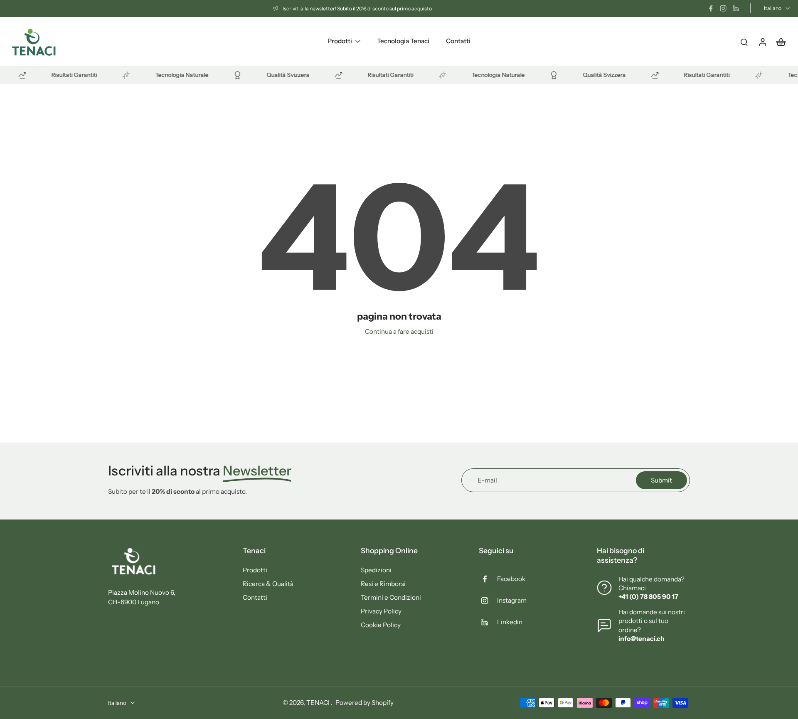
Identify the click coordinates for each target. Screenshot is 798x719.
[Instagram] (723, 8)
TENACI (318, 703)
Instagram (512, 600)
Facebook (511, 579)
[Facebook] (710, 8)
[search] (744, 41)
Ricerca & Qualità (268, 584)
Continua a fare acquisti (399, 331)
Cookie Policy (381, 625)
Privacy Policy (381, 611)
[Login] (762, 41)
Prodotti (255, 570)
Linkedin (509, 622)
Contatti (255, 597)
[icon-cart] (780, 41)
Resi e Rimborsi (383, 584)
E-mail (487, 480)
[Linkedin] (735, 8)
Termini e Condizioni (391, 597)
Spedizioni (376, 570)
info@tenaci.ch (641, 639)
